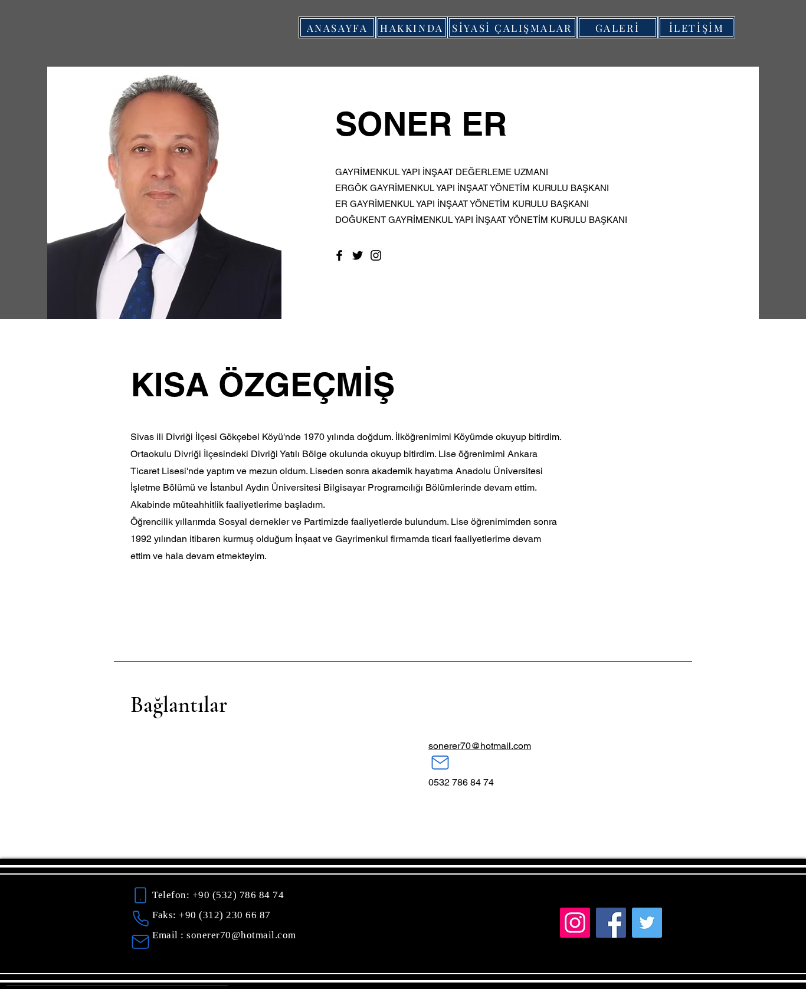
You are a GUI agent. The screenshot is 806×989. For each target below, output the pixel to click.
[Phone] (140, 895)
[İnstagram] (575, 923)
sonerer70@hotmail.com (479, 745)
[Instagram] (376, 255)
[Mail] (440, 762)
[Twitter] (357, 255)
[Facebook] (339, 255)
